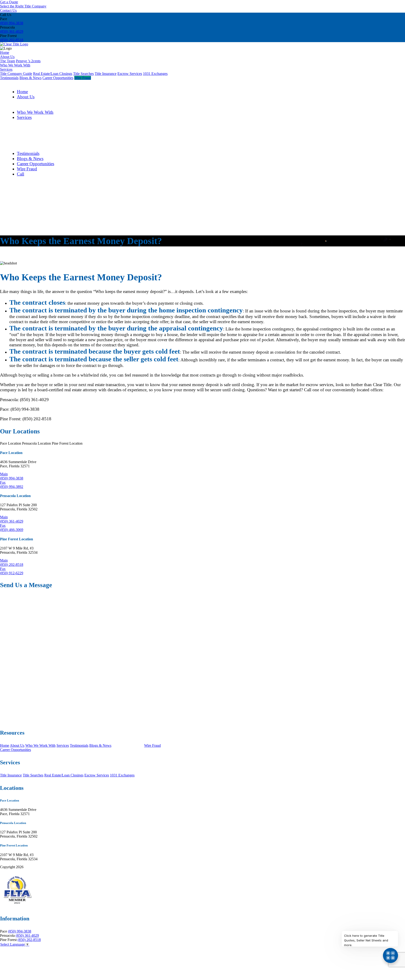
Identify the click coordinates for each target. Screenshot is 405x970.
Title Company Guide (16, 74)
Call (20, 174)
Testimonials (9, 78)
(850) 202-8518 (11, 40)
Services (6, 69)
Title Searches (83, 74)
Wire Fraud (82, 78)
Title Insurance (105, 74)
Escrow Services (129, 74)
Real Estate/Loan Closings (52, 74)
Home (4, 53)
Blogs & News (30, 78)
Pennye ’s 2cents (28, 61)
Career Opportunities (57, 78)
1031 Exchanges (155, 74)
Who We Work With (15, 65)
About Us (7, 57)
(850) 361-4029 (11, 31)
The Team (7, 61)
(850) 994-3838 (11, 23)
